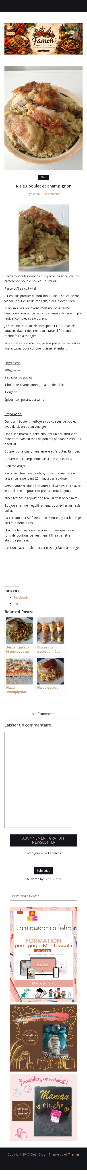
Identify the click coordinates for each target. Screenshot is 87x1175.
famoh (35, 194)
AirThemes (72, 1154)
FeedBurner (52, 879)
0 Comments (52, 194)
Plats (44, 177)
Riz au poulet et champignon (43, 186)
